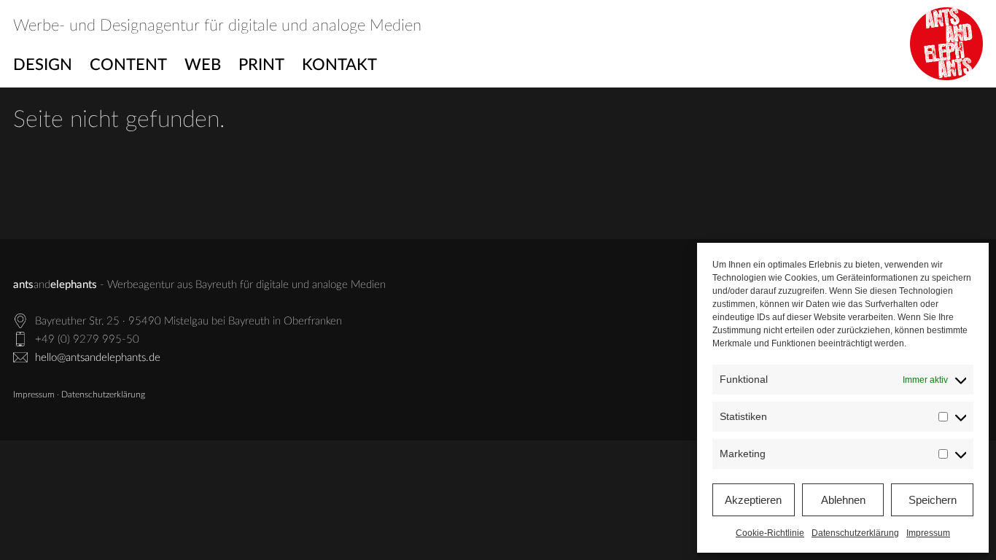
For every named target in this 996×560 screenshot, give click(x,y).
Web (202, 65)
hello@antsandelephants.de (97, 357)
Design (42, 65)
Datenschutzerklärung (855, 533)
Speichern (933, 500)
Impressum (928, 533)
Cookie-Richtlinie (770, 533)
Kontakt (339, 65)
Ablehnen (843, 500)
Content (128, 65)
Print (261, 65)
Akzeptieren (753, 500)
